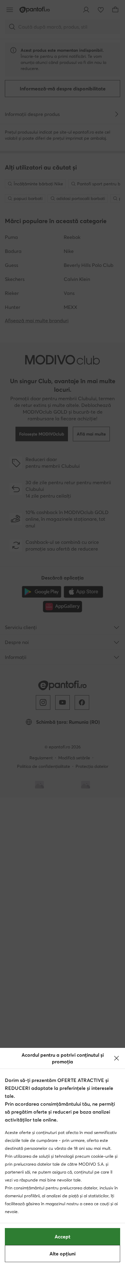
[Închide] (116, 1058)
